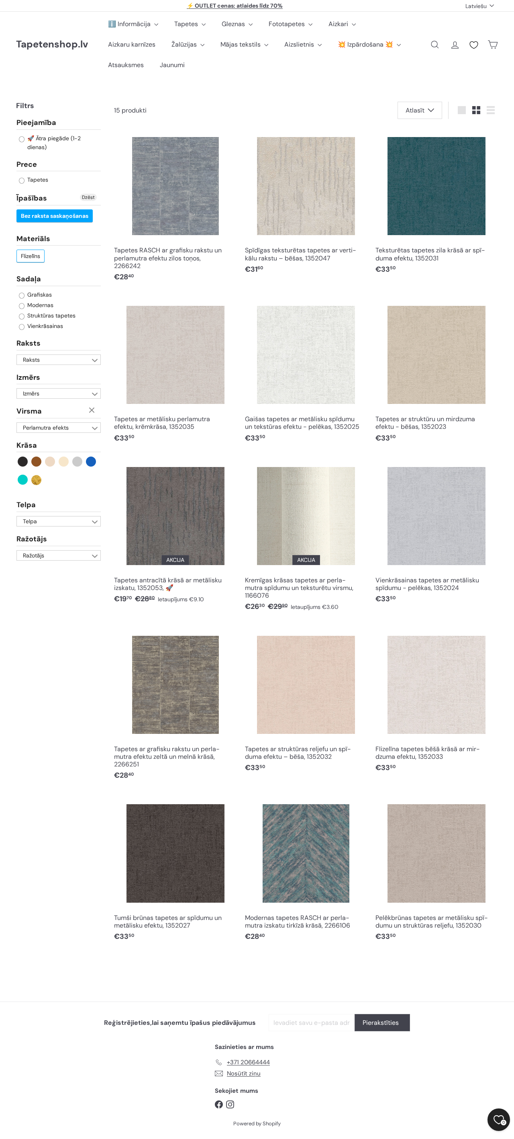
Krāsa (26, 445)
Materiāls (33, 239)
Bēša (50, 462)
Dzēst (88, 197)
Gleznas (234, 24)
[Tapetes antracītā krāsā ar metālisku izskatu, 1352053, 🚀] (175, 533)
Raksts (28, 343)
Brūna (36, 462)
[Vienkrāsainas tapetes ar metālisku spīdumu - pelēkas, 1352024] (436, 533)
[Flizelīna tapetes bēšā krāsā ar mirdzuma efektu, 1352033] (436, 702)
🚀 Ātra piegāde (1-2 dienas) (53, 143)
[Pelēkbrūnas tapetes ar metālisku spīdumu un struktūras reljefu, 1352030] (436, 870)
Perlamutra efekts (46, 427)
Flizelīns (30, 256)
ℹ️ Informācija (130, 24)
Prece (26, 164)
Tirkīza (23, 480)
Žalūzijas (184, 44)
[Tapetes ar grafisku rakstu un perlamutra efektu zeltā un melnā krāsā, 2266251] (175, 705)
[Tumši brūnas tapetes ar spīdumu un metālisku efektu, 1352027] (175, 870)
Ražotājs (31, 539)
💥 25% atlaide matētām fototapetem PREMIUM (235, 5)
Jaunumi (172, 65)
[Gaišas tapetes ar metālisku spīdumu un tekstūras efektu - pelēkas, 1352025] (306, 372)
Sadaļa (28, 279)
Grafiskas (39, 294)
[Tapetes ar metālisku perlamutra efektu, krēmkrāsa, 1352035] (175, 372)
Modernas (39, 305)
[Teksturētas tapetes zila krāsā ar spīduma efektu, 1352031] (436, 203)
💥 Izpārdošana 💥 (366, 44)
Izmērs (28, 377)
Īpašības (31, 198)
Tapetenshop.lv (52, 44)
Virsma (29, 411)
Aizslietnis (300, 44)
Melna (23, 462)
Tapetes (187, 24)
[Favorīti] (474, 45)
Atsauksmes (126, 65)
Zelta (36, 480)
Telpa (26, 505)
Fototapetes (287, 24)
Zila (91, 462)
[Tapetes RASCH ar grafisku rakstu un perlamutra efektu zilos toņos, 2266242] (175, 207)
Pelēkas (77, 462)
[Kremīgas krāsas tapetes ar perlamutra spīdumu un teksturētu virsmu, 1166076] (306, 537)
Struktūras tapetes (50, 315)
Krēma (64, 462)
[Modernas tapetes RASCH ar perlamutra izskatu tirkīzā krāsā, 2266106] (306, 870)
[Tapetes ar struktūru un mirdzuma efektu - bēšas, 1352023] (436, 372)
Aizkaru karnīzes (131, 44)
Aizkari (339, 24)
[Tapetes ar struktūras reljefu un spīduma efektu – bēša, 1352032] (306, 702)
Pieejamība (36, 123)
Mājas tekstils (241, 44)
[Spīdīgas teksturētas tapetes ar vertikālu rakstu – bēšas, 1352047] (306, 203)
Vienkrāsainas (44, 326)
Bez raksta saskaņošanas (54, 215)
